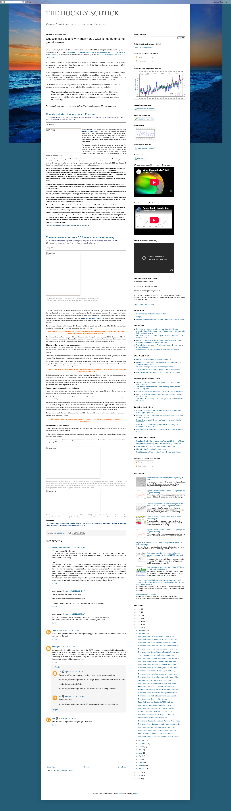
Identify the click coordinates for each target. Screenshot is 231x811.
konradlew (119, 794)
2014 (139, 621)
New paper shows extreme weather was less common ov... (159, 658)
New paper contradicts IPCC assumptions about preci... (158, 661)
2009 (139, 779)
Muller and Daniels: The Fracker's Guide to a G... (155, 712)
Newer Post (51, 767)
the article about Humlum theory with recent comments (69, 226)
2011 (139, 773)
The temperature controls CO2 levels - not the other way (80, 237)
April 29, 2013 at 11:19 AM (74, 672)
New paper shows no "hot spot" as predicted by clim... (157, 665)
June (140, 753)
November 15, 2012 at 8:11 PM (68, 630)
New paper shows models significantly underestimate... (158, 693)
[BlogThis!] (76, 533)
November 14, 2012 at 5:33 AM (73, 614)
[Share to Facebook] (81, 533)
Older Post (122, 767)
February (141, 765)
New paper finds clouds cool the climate (152, 699)
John (54, 630)
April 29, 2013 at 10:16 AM (65, 647)
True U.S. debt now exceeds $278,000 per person (156, 655)
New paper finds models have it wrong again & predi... (157, 696)
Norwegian (109, 55)
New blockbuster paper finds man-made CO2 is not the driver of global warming (165, 568)
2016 (139, 615)
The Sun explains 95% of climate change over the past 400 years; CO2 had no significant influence (165, 505)
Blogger (136, 794)
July (140, 750)
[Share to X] (78, 533)
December (142, 631)
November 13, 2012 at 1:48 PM (74, 548)
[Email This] (73, 533)
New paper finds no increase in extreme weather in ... (157, 649)
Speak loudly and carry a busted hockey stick (154, 680)
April (140, 759)
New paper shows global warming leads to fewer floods (158, 668)
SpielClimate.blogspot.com (144, 304)
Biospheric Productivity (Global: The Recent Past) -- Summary (158, 444)
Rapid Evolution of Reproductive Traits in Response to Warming (159, 452)
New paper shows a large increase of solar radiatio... (157, 636)
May (140, 756)
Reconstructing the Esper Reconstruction (151, 314)
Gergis (138, 317)
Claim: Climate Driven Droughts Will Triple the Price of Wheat (158, 372)
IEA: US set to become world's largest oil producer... (156, 715)
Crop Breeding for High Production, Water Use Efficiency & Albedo (160, 441)
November (142, 634)
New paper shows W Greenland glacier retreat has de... (158, 640)
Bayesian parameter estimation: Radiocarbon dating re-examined (160, 319)
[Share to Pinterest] (83, 533)
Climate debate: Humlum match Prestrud (71, 114)
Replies (57, 667)
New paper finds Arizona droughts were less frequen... (157, 643)
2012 (139, 628)
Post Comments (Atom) (64, 771)
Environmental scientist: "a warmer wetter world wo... (157, 686)
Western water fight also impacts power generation (154, 367)
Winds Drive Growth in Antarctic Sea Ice (152, 718)
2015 (139, 618)
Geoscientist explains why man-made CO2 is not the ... (158, 705)
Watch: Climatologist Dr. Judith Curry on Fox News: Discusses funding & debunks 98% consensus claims (158, 341)
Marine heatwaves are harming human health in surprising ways (159, 391)
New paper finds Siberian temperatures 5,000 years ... (157, 683)
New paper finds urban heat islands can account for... (157, 674)
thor (53, 647)
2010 (139, 776)
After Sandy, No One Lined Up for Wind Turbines (155, 733)
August (141, 747)
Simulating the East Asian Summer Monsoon (152, 449)
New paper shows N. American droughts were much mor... (159, 737)
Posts (139, 57)
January (141, 769)
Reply (54, 583)
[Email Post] (69, 533)
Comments (141, 61)
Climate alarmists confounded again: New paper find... (158, 730)
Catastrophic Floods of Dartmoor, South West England (155, 446)
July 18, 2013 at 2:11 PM (67, 718)
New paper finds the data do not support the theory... (157, 671)
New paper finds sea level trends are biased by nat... (157, 727)
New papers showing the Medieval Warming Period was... (159, 721)
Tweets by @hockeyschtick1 (144, 47)
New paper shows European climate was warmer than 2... (159, 724)
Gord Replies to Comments (146, 594)
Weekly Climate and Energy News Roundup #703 (154, 359)
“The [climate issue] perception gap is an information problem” (158, 370)
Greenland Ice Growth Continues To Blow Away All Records (157, 350)
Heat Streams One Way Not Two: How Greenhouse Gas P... (159, 690)
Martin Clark (57, 548)
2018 (139, 609)
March (140, 762)
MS (60, 672)
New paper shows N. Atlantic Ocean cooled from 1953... (158, 677)
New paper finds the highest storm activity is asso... (156, 708)
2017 (139, 612)
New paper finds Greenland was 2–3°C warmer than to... (158, 646)
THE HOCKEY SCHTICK (82, 12)
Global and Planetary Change (91, 318)
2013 (139, 625)
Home (86, 767)
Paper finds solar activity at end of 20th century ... (156, 702)
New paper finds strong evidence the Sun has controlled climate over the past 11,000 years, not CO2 (165, 555)
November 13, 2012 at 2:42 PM (73, 591)
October (141, 740)
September (142, 744)
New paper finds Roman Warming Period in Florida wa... (158, 652)
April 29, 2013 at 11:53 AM (74, 696)
